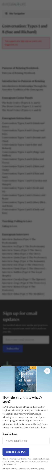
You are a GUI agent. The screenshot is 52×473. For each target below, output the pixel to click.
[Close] (47, 371)
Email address (9, 434)
